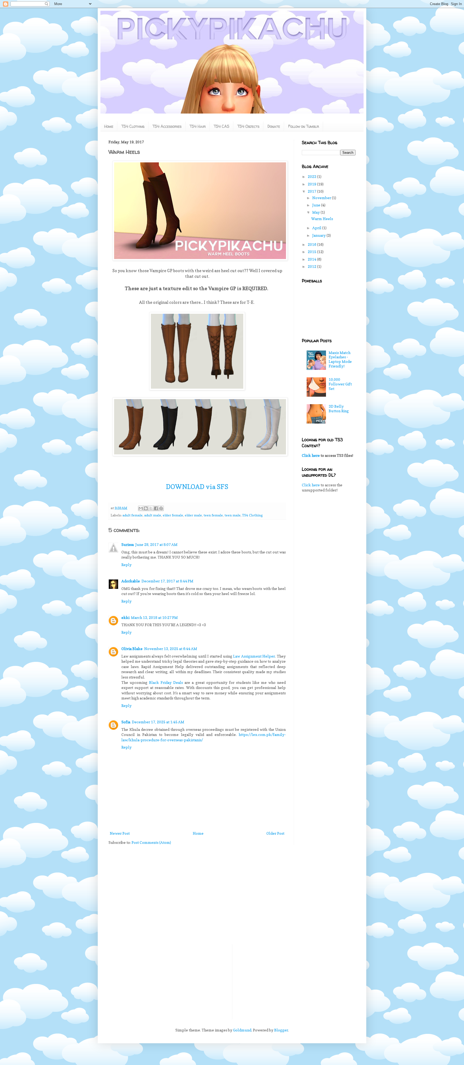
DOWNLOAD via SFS (197, 487)
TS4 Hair (198, 126)
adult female (132, 515)
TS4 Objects (248, 126)
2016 (312, 244)
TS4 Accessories (167, 126)
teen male (232, 515)
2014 (312, 259)
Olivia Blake (132, 648)
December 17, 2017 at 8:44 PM (167, 581)
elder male (193, 515)
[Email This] (140, 508)
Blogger (281, 1030)
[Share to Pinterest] (161, 508)
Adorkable (130, 581)
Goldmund (242, 1030)
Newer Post (120, 833)
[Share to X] (151, 508)
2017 (312, 191)
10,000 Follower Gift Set (340, 384)
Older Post (275, 833)
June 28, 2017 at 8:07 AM (156, 544)
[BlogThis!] (145, 508)
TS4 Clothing (132, 126)
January (319, 235)
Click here (311, 455)
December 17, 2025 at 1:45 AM (158, 722)
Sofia (125, 722)
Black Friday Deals (166, 682)
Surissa (127, 544)
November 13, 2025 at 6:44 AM (170, 648)
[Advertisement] (329, 581)
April (317, 227)
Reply (126, 564)
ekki (125, 617)
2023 (312, 176)
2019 (312, 184)
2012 (312, 266)
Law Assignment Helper (254, 656)
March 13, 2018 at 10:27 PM (154, 617)
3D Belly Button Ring (339, 408)
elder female (173, 515)
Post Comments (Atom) (151, 842)
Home (108, 126)
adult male (152, 515)
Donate (273, 126)
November (322, 197)
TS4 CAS (221, 126)
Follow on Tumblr (303, 126)
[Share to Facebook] (156, 508)
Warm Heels (322, 218)
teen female (213, 515)
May (316, 212)
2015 (312, 251)
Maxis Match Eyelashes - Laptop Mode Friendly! (340, 359)
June (316, 205)
